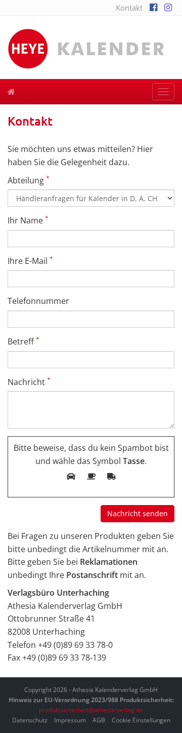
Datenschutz (30, 720)
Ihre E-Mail (30, 260)
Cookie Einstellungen (141, 720)
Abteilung (29, 180)
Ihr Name (28, 220)
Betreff (23, 341)
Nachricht (29, 382)
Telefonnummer (38, 300)
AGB (99, 720)
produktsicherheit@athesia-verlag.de (91, 710)
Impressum (70, 720)
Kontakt (129, 8)
